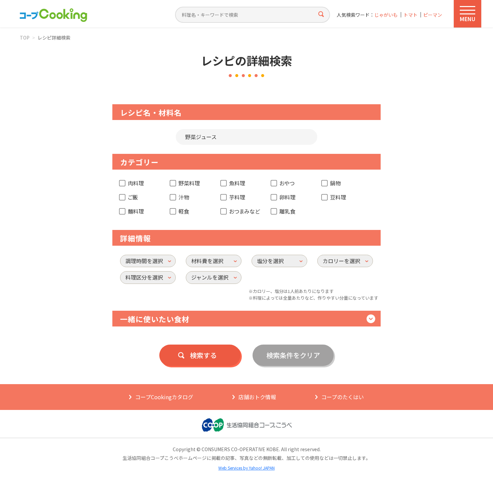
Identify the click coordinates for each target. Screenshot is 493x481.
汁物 (183, 197)
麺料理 (136, 211)
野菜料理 (189, 183)
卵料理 (287, 197)
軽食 (183, 211)
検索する (203, 355)
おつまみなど (244, 211)
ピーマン (432, 15)
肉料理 (136, 183)
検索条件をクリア (293, 355)
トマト (410, 15)
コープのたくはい (342, 397)
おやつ (286, 183)
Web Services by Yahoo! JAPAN (246, 468)
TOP (25, 37)
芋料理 (237, 197)
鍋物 (335, 183)
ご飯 (133, 197)
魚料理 (237, 183)
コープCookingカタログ (164, 397)
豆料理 (338, 197)
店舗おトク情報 (257, 397)
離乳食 (287, 211)
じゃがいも (386, 15)
